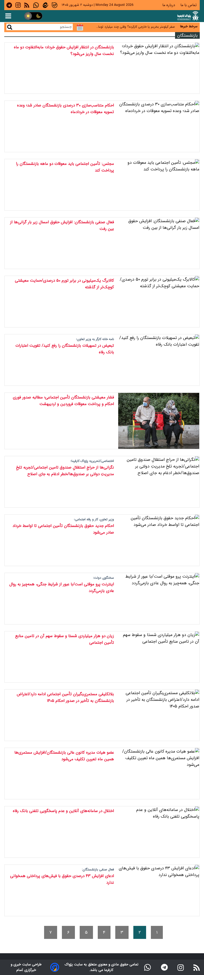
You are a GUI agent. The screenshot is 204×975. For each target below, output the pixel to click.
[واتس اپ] (147, 967)
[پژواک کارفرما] (188, 16)
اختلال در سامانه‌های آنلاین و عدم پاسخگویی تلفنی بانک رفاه (63, 811)
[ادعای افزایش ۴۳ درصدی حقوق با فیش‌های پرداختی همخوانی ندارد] (158, 890)
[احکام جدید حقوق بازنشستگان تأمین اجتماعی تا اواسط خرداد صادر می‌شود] (158, 540)
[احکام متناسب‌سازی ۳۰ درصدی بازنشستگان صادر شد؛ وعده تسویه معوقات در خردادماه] (158, 126)
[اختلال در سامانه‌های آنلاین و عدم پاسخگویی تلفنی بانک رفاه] (158, 831)
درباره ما (169, 5)
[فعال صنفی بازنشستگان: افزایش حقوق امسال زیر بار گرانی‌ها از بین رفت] (158, 243)
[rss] (26, 5)
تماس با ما (189, 5)
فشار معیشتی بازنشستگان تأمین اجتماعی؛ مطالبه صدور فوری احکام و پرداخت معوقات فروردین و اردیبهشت (63, 400)
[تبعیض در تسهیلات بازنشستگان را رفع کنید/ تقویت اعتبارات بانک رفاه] (158, 359)
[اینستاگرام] (180, 967)
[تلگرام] (164, 967)
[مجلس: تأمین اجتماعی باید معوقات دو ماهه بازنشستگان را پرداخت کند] (158, 184)
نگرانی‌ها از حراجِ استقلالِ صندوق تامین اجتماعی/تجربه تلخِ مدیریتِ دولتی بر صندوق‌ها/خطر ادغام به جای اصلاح (65, 470)
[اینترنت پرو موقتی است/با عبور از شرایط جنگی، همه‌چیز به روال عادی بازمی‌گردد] (158, 598)
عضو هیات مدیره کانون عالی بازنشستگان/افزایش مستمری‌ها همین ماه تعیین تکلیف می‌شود (64, 755)
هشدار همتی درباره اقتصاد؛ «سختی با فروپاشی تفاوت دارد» (136, 26)
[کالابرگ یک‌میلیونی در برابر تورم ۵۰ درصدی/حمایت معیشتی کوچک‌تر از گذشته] (158, 301)
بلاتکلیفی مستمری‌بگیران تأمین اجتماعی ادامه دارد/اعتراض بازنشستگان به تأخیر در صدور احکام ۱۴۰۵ (65, 697)
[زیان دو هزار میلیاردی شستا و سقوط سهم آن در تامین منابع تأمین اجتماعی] (158, 657)
